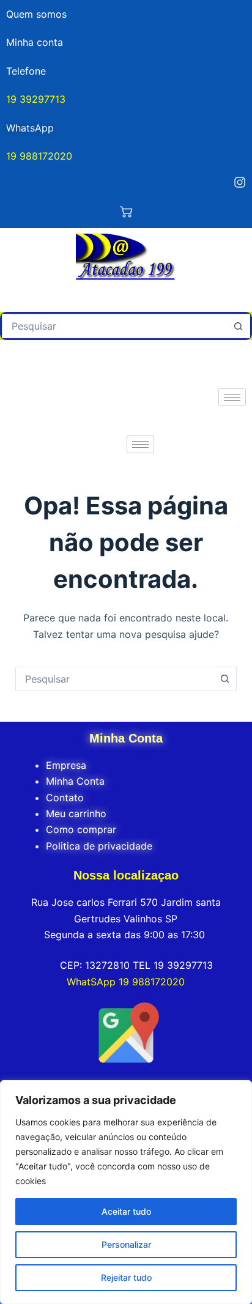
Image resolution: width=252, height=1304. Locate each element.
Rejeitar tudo (126, 1277)
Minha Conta (75, 781)
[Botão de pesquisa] (238, 326)
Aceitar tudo (126, 1211)
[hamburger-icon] (232, 397)
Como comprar (81, 829)
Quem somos (36, 14)
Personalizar (126, 1244)
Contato (65, 797)
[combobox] (114, 326)
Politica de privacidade (99, 846)
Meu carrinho (76, 813)
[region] (126, 1192)
